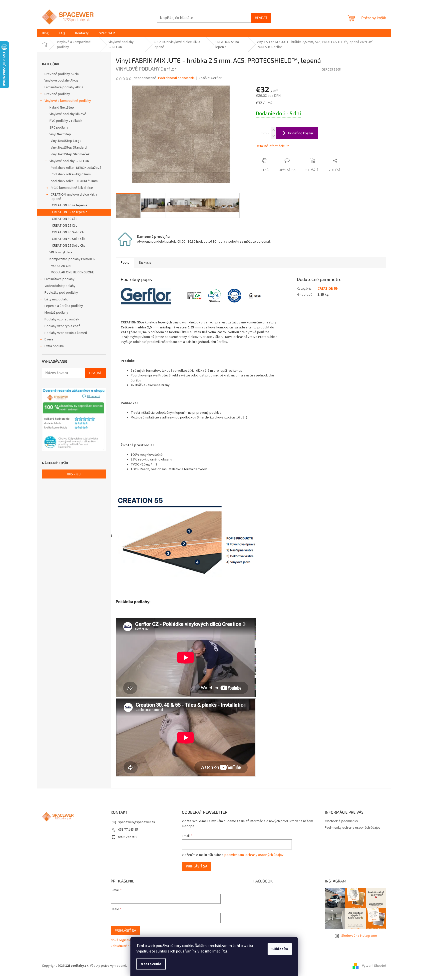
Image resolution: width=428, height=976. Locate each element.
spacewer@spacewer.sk (136, 822)
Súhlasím (279, 949)
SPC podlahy (58, 127)
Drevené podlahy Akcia (61, 74)
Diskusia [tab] (145, 262)
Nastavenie (151, 964)
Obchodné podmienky (341, 821)
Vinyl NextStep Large (66, 140)
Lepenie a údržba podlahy (63, 305)
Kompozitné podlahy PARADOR (72, 259)
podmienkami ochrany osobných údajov (254, 854)
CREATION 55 (328, 288)
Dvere (48, 339)
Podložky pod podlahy (61, 292)
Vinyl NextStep (60, 134)
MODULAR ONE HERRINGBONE (72, 272)
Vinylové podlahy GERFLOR (69, 161)
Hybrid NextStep (61, 107)
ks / (73, 474)
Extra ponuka (54, 346)
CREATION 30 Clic (64, 218)
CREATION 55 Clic (64, 225)
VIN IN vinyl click (60, 252)
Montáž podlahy (56, 312)
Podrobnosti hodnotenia (176, 78)
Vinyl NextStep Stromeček (70, 154)
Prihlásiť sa (196, 866)
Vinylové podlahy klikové (67, 114)
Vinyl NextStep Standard (69, 147)
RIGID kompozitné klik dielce (72, 187)
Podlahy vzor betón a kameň (65, 332)
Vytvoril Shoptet (374, 965)
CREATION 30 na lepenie (69, 205)
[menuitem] (45, 33)
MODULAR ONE (61, 265)
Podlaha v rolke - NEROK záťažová (76, 167)
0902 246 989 (127, 836)
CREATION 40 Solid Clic (68, 238)
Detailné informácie (270, 146)
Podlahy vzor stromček (61, 319)
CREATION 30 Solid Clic (68, 232)
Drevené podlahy (57, 94)
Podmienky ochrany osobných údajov (353, 827)
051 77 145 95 (128, 829)
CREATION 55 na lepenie (69, 212)
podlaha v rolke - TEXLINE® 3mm (74, 181)
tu (225, 951)
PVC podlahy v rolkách (65, 120)
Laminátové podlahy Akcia (63, 87)
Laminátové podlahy (59, 279)
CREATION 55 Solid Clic (68, 245)
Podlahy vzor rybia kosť (62, 326)
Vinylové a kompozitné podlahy (67, 100)
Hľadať (261, 18)
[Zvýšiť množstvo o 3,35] (273, 130)
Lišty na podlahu (56, 299)
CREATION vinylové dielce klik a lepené (74, 196)
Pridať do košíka (300, 133)
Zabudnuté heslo (123, 946)
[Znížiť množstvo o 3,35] (273, 136)
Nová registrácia (123, 940)
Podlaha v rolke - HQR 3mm (71, 174)
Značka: (210, 78)
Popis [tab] (125, 262)
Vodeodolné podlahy (59, 285)
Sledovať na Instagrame (359, 935)
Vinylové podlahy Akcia (61, 80)
